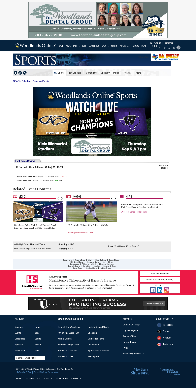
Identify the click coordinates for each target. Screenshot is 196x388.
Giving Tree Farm (96, 338)
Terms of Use (129, 336)
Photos (76, 196)
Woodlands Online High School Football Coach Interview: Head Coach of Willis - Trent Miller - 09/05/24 (35, 228)
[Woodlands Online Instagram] (164, 48)
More (143, 45)
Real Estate (125, 45)
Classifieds (94, 45)
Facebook (167, 325)
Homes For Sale (65, 356)
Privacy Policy (129, 342)
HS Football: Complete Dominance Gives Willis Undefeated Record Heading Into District (142, 205)
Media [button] (116, 72)
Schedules (87, 266)
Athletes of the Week (89, 264)
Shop (61, 45)
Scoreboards (74, 264)
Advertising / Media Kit (133, 353)
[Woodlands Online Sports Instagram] (20, 73)
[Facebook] (160, 48)
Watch (90, 260)
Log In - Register (130, 330)
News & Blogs (80, 260)
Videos (136, 45)
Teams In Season (74, 266)
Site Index (29, 378)
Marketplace (93, 356)
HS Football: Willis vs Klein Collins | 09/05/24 (88, 225)
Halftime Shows (105, 268)
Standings (97, 266)
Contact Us (77, 378)
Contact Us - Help (131, 324)
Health (114, 45)
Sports (105, 45)
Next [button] (61, 198)
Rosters (106, 266)
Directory (105, 72)
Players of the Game (106, 264)
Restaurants (93, 344)
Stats (114, 266)
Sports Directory (115, 260)
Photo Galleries (100, 260)
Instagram (168, 344)
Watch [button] (127, 72)
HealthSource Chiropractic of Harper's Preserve (82, 280)
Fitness (110, 262)
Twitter (166, 331)
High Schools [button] (74, 72)
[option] (39, 218)
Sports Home (27, 60)
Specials (19, 344)
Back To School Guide (98, 327)
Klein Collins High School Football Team (43, 176)
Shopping (92, 333)
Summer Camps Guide (68, 344)
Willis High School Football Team (41, 181)
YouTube (167, 337)
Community (91, 72)
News (68, 45)
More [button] (138, 72)
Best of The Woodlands (69, 327)
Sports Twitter (78, 268)
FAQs (125, 348)
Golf (103, 262)
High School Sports (77, 262)
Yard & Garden (65, 338)
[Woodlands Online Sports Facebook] (15, 73)
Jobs (84, 45)
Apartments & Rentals (98, 350)
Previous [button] (58, 198)
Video (37, 350)
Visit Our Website (160, 273)
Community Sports (93, 262)
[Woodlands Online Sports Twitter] (25, 73)
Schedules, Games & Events (35, 81)
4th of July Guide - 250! (69, 333)
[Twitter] (169, 48)
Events (76, 45)
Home (18, 378)
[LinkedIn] (173, 48)
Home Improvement (67, 350)
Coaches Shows (91, 268)
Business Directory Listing (159, 279)
